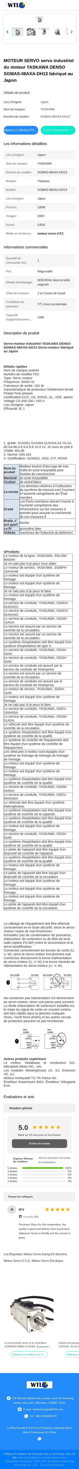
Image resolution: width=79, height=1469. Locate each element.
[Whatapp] (39, 1439)
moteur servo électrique (47, 1260)
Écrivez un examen (39, 1143)
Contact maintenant (56, 130)
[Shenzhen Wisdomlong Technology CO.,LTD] (16, 4)
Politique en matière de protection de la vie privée (34, 1453)
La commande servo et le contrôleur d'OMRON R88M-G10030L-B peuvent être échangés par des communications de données (27, 1344)
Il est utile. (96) (30, 1216)
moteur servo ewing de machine (45, 1254)
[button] (9, 1321)
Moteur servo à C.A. (17, 1260)
